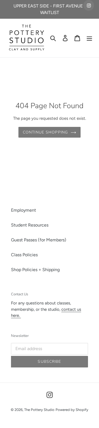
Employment (23, 210)
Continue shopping (45, 132)
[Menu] (89, 38)
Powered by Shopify (72, 410)
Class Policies (24, 254)
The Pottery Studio (39, 410)
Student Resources (29, 225)
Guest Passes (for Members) (38, 239)
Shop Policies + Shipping (35, 269)
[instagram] (88, 5)
